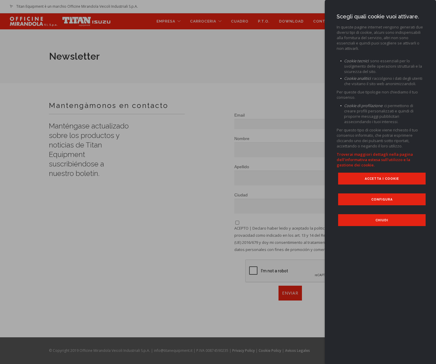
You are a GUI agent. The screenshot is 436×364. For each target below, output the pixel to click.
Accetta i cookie (382, 178)
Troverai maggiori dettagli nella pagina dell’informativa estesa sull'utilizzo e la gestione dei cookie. (375, 160)
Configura (382, 199)
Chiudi (381, 220)
